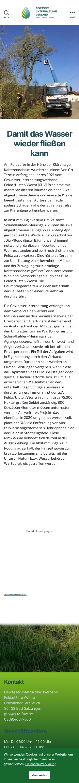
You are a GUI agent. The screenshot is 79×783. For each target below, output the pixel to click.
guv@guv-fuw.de (18, 714)
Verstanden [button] (39, 775)
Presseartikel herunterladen (15, 595)
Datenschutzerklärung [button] (40, 764)
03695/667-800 (17, 719)
